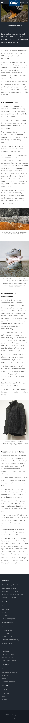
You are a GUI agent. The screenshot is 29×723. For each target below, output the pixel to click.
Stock (4, 678)
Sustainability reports (9, 672)
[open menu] (2, 2)
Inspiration (6, 633)
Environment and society (10, 640)
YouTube (5, 699)
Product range (7, 630)
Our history (6, 609)
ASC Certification (8, 657)
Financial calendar (8, 682)
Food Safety (6, 651)
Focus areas (6, 648)
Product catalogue (8, 636)
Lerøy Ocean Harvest (9, 661)
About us (5, 606)
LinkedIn (5, 690)
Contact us (5, 615)
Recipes (4, 627)
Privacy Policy (14, 718)
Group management (9, 619)
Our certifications (8, 654)
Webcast (5, 675)
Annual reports (7, 669)
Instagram (5, 693)
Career (4, 612)
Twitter (4, 696)
